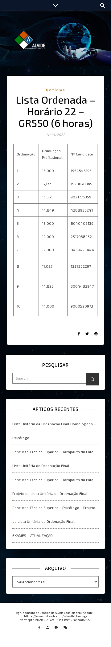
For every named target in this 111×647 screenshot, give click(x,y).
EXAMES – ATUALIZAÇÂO (32, 535)
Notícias (55, 90)
